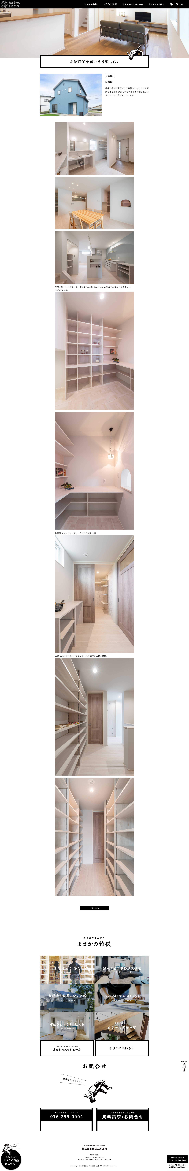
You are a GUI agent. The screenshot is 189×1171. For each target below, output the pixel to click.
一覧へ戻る (94, 908)
